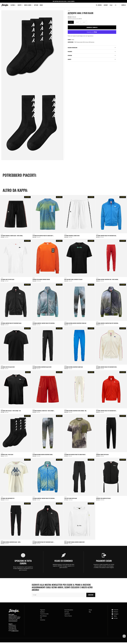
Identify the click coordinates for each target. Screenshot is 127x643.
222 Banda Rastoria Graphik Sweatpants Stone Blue (75, 323)
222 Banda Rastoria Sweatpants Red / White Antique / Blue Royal (107, 279)
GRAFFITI (19, 5)
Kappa (69, 10)
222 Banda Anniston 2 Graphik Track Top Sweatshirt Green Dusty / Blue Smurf (44, 498)
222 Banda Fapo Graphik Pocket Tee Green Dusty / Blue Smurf (43, 235)
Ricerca (100, 5)
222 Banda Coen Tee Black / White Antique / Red (11, 410)
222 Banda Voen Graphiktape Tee (7, 498)
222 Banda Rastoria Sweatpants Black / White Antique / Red (10, 542)
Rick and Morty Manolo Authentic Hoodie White (74, 542)
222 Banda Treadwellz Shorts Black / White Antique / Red (12, 235)
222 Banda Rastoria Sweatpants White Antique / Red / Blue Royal (75, 410)
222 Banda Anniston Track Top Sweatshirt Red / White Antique (106, 410)
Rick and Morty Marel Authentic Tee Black (73, 279)
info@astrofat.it (14, 630)
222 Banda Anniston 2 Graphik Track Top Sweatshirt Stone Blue (44, 323)
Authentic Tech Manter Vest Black (103, 498)
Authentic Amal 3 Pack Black (7, 454)
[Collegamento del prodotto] (16, 217)
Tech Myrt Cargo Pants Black (70, 498)
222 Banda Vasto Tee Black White (8, 367)
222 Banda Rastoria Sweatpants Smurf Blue (73, 367)
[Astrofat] (5, 5)
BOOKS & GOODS (27, 5)
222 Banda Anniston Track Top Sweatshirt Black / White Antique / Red (43, 542)
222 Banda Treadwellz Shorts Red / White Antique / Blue (43, 410)
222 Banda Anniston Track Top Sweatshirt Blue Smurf (106, 235)
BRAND (41, 5)
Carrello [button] (123, 5)
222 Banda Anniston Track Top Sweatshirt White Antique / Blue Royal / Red (106, 367)
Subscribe (90, 595)
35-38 (72, 23)
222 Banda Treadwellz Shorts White (72, 235)
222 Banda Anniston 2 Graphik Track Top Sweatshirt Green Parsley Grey (107, 323)
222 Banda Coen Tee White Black (7, 279)
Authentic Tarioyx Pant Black (102, 454)
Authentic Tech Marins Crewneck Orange (41, 279)
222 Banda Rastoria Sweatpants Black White (42, 367)
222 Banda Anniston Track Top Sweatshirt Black (11, 323)
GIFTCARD (36, 5)
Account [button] (106, 5)
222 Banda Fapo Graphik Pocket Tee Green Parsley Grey (74, 454)
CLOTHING (13, 5)
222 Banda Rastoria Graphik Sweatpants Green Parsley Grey (42, 454)
